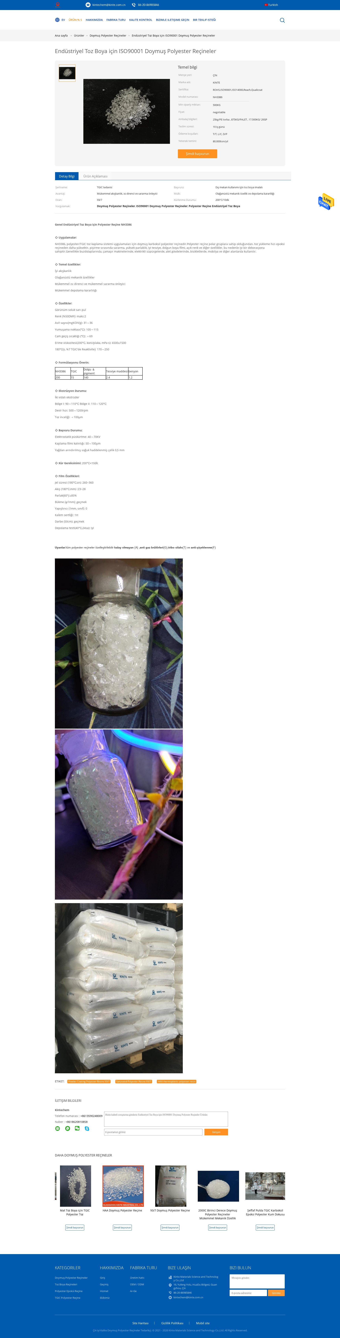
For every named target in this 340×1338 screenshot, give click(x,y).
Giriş (102, 1277)
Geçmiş (104, 1284)
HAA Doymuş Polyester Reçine (122, 1210)
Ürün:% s (75, 20)
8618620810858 (77, 1122)
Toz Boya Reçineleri (66, 1284)
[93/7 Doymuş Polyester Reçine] (170, 1186)
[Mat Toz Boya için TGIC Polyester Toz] (75, 1186)
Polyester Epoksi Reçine (68, 1291)
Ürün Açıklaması (95, 176)
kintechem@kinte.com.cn (109, 5)
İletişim (216, 1132)
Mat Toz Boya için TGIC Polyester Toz (75, 1212)
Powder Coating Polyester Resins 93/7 (89, 1081)
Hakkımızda (94, 20)
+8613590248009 (91, 1116)
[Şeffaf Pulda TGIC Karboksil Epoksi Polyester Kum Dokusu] (266, 1186)
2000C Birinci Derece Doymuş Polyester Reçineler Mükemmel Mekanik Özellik (217, 1214)
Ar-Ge (133, 1291)
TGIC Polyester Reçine (67, 1297)
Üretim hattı (137, 1277)
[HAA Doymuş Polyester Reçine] (123, 1186)
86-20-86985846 (148, 5)
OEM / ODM (137, 1284)
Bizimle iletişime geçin (172, 20)
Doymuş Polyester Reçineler (71, 1277)
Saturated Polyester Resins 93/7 (133, 1081)
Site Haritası (140, 1323)
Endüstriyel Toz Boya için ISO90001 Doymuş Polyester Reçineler (173, 35)
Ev (63, 20)
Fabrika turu (116, 20)
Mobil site (203, 1323)
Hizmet (104, 1291)
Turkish (273, 5)
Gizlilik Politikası (172, 1323)
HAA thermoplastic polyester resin (176, 1081)
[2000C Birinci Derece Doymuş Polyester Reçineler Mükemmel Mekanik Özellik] (218, 1186)
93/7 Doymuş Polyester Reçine (170, 1210)
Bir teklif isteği (204, 20)
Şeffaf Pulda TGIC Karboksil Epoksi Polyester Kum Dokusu (265, 1212)
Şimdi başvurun (197, 154)
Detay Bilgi (67, 176)
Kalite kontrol (140, 20)
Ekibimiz (105, 1297)
